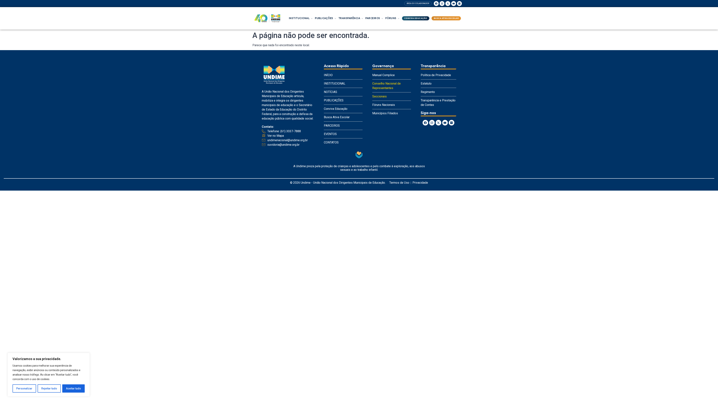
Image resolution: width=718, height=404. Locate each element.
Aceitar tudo (73, 388)
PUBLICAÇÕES (324, 18)
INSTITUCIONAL (299, 18)
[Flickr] (459, 3)
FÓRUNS (390, 18)
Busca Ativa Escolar (446, 18)
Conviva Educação (415, 18)
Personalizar (24, 388)
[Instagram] (442, 3)
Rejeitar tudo (49, 388)
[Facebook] (436, 3)
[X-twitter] (447, 3)
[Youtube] (453, 3)
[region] (48, 375)
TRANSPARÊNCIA (349, 18)
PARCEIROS (372, 18)
